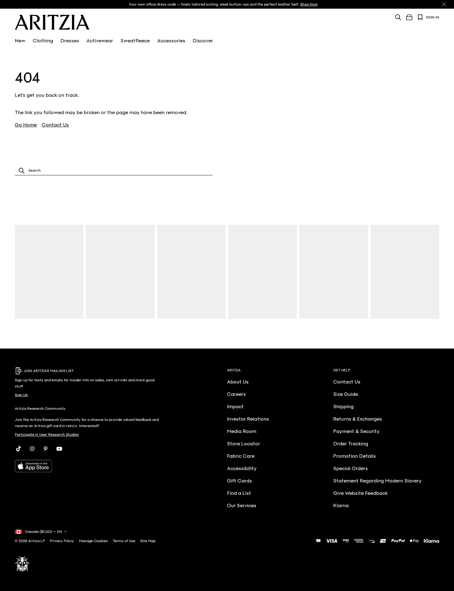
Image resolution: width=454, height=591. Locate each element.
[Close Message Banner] (444, 4)
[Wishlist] (420, 17)
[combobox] (113, 170)
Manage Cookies (93, 541)
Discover (203, 40)
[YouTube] (59, 448)
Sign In (432, 17)
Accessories (171, 40)
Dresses (70, 40)
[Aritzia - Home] (52, 22)
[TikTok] (18, 448)
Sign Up (21, 395)
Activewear (99, 40)
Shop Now (309, 4)
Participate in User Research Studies (47, 434)
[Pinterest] (45, 448)
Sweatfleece (135, 40)
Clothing (43, 40)
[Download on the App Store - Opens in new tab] (89, 466)
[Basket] (409, 17)
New (20, 40)
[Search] (398, 17)
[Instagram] (32, 448)
